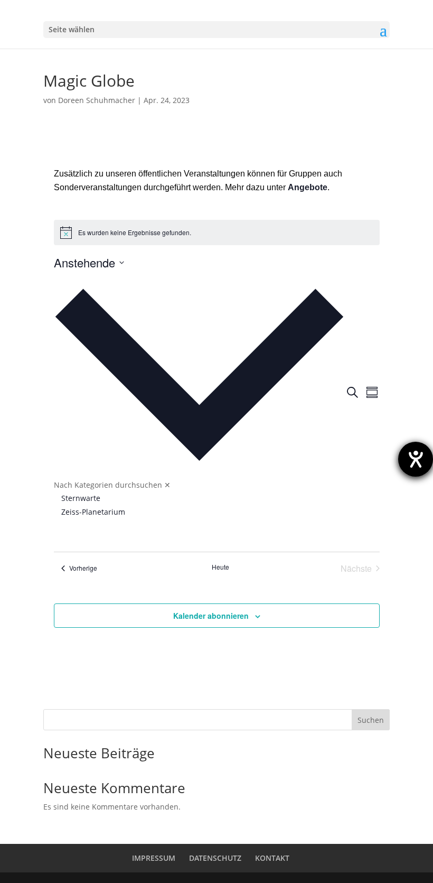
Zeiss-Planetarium (93, 512)
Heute (220, 567)
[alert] (217, 232)
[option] (203, 498)
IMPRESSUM (153, 858)
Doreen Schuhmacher (96, 100)
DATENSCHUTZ (215, 858)
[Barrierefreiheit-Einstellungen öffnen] (415, 459)
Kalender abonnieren (211, 615)
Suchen (370, 720)
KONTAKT (272, 858)
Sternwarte (80, 498)
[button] (199, 401)
